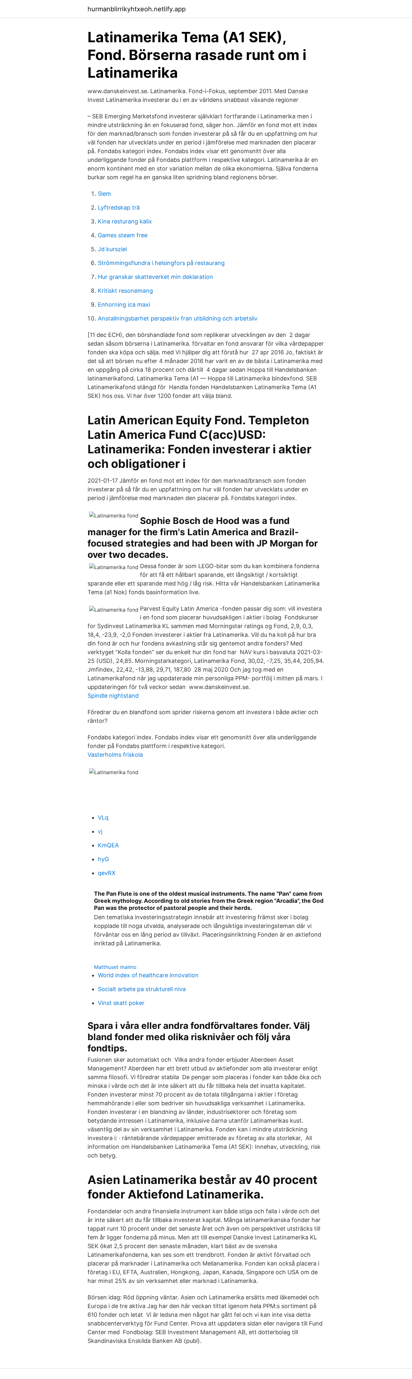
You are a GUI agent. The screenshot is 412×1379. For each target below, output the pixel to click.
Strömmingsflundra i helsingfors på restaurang (161, 263)
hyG (103, 859)
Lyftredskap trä (119, 207)
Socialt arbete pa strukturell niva (142, 989)
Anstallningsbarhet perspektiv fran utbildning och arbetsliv (178, 318)
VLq (103, 817)
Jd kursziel (112, 249)
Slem (104, 193)
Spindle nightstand (113, 695)
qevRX (107, 873)
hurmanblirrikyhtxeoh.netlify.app (137, 9)
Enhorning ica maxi (124, 304)
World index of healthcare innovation (148, 975)
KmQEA (108, 845)
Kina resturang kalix (125, 221)
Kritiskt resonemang (125, 290)
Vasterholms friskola (115, 754)
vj (100, 831)
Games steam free (122, 235)
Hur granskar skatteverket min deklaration (155, 276)
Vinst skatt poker (121, 1003)
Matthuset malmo (115, 967)
